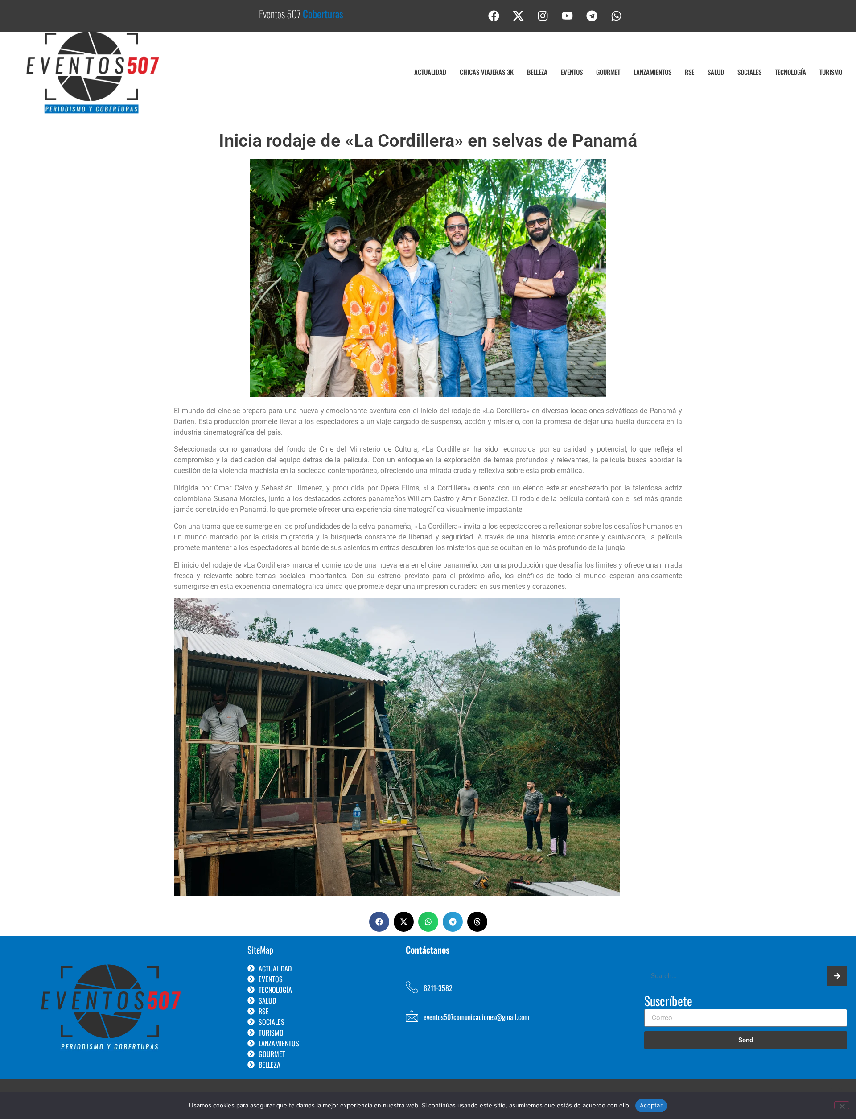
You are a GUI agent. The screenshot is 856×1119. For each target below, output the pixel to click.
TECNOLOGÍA (790, 72)
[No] (841, 1105)
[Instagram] (543, 15)
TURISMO (830, 72)
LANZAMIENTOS (652, 72)
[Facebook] (494, 15)
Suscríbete (668, 1002)
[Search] (837, 976)
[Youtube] (567, 15)
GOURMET (608, 72)
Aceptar (651, 1105)
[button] (379, 922)
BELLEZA (537, 72)
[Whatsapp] (616, 15)
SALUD (716, 72)
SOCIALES (749, 72)
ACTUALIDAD (430, 72)
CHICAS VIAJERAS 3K (487, 72)
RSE (689, 72)
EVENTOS (572, 72)
